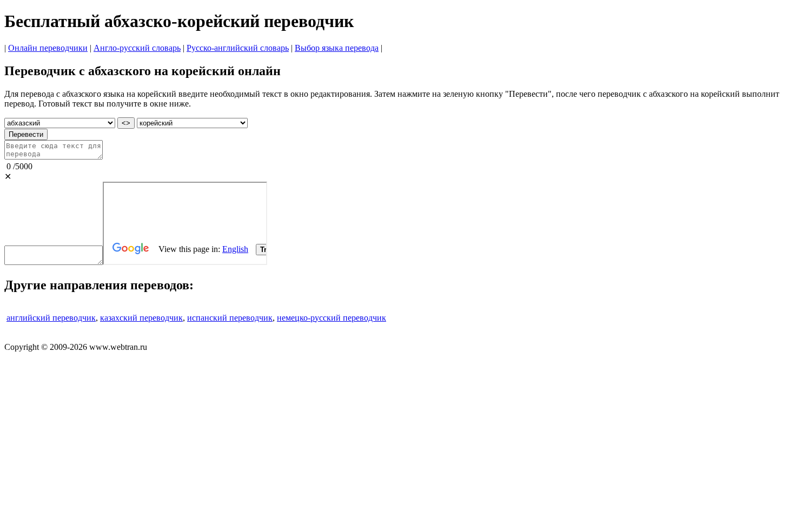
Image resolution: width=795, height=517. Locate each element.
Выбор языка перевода (337, 47)
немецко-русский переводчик (331, 317)
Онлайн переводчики (48, 47)
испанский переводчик (230, 317)
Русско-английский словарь (238, 47)
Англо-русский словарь (137, 47)
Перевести (26, 134)
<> (126, 123)
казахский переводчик (141, 317)
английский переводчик (51, 317)
